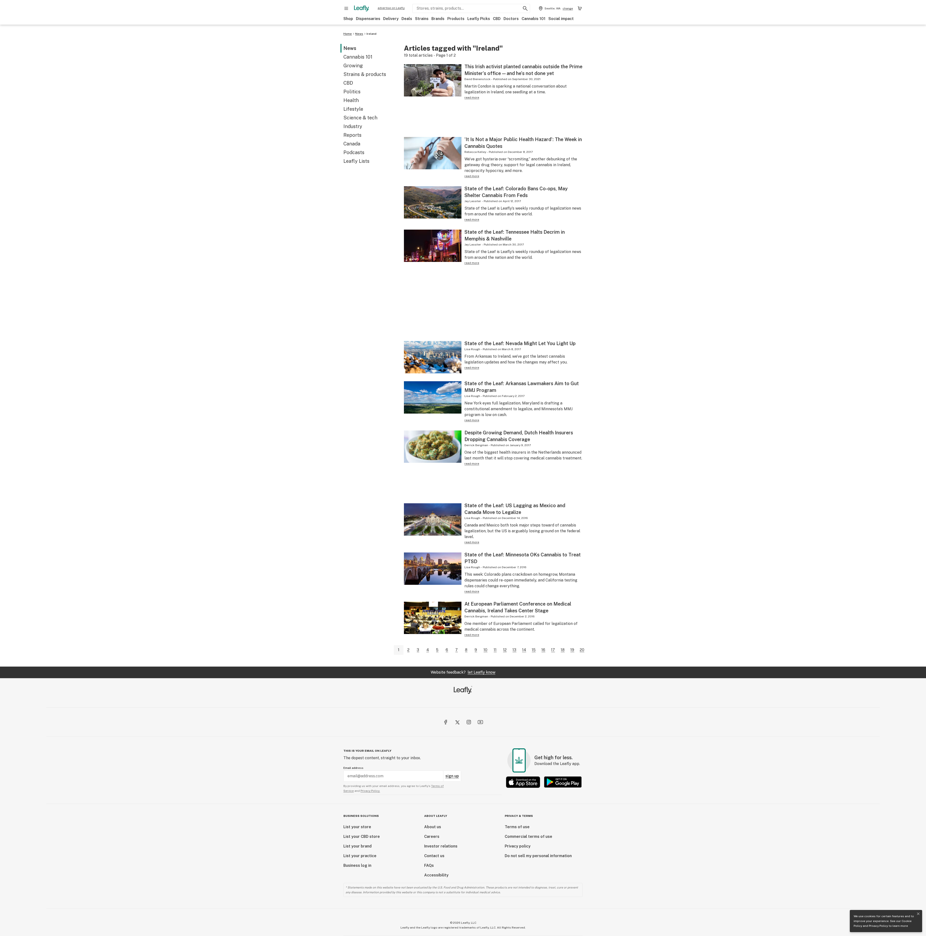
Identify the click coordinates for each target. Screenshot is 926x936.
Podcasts (353, 152)
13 (514, 650)
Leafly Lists (356, 161)
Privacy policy (518, 846)
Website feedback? (463, 672)
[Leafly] (361, 8)
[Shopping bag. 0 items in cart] (580, 8)
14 (524, 650)
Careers (431, 836)
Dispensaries (368, 18)
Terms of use (517, 827)
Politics (352, 92)
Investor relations (440, 846)
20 (582, 650)
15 (534, 650)
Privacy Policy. (370, 791)
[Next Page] (590, 650)
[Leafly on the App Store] (523, 782)
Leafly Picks (478, 18)
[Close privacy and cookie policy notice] (918, 914)
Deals (407, 18)
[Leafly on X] (457, 722)
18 (563, 650)
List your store (357, 827)
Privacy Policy (878, 926)
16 (543, 650)
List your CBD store (361, 836)
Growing (353, 65)
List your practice (359, 856)
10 (485, 650)
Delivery (391, 18)
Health (351, 100)
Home (347, 33)
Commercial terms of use (528, 836)
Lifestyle (353, 109)
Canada (351, 144)
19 (572, 650)
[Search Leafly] (525, 8)
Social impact (561, 18)
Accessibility (436, 875)
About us (432, 827)
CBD (497, 18)
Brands (437, 18)
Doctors (511, 18)
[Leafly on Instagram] (469, 722)
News (359, 33)
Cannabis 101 (533, 18)
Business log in (357, 865)
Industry (352, 126)
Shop (348, 18)
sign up (452, 776)
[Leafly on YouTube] (480, 722)
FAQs (429, 865)
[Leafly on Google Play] (563, 782)
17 (553, 650)
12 (505, 650)
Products (455, 18)
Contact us (434, 856)
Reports (352, 135)
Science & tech (360, 118)
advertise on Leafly (391, 8)
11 (495, 650)
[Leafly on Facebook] (445, 722)
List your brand (357, 846)
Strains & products (364, 74)
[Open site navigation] (346, 8)
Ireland (371, 33)
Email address (353, 768)
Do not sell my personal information (538, 856)
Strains (422, 18)
